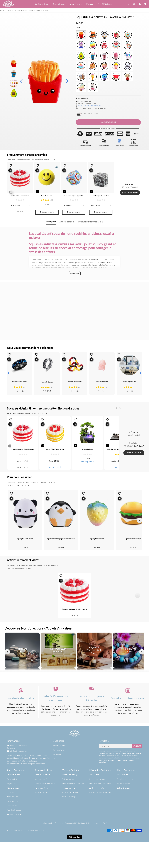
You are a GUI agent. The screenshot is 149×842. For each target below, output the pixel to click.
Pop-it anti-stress (14, 810)
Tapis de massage (69, 797)
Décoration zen (75, 4)
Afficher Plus (74, 274)
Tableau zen (94, 775)
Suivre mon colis (59, 745)
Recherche (57, 754)
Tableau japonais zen (129, 381)
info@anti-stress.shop (18, 751)
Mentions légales (47, 823)
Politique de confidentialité (129, 755)
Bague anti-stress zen (47, 382)
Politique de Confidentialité (66, 823)
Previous (21, 81)
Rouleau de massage (70, 792)
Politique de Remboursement (90, 823)
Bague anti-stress (41, 792)
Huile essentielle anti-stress (73, 783)
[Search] (134, 3)
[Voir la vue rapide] (9, 359)
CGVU (105, 823)
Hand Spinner (12, 801)
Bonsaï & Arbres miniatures (100, 792)
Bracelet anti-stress (42, 775)
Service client (58, 750)
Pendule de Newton (97, 779)
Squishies (10, 792)
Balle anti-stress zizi (102, 381)
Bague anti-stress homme (19, 381)
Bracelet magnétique (42, 779)
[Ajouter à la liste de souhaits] (9, 354)
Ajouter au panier (131, 193)
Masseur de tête (68, 788)
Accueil (2, 10)
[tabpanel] (14, 64)
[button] (11, 595)
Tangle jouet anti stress (74, 381)
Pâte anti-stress (13, 788)
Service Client (15, 748)
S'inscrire (137, 746)
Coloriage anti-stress (125, 779)
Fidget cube (12, 783)
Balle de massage (69, 779)
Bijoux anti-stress (59, 4)
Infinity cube (12, 805)
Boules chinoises (123, 783)
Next (67, 81)
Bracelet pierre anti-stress (44, 783)
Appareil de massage (70, 775)
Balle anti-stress (13, 775)
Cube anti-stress (13, 779)
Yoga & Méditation (105, 4)
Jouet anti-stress (13, 797)
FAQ (54, 759)
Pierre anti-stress (41, 788)
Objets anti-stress (41, 4)
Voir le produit (55, 467)
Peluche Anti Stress (15, 814)
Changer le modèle (48, 212)
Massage (89, 4)
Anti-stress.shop (20, 830)
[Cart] (145, 3)
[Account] (139, 3)
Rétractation (74, 837)
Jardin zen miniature (97, 788)
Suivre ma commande (18, 745)
